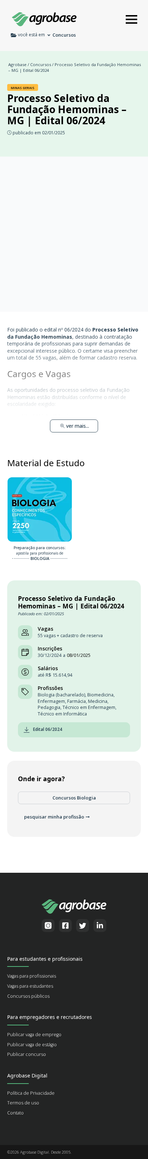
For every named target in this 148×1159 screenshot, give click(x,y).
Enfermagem (51, 701)
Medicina (97, 701)
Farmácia (76, 701)
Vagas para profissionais (31, 976)
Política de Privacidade (31, 1093)
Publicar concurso (26, 1054)
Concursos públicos (28, 996)
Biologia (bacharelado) (61, 695)
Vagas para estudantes (30, 986)
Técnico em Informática (62, 714)
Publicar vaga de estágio (32, 1045)
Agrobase (17, 64)
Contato (15, 1113)
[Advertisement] (74, 234)
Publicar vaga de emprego (34, 1034)
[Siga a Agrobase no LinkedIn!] (99, 925)
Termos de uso (23, 1103)
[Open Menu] (131, 19)
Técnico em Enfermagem (89, 707)
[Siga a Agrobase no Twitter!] (82, 925)
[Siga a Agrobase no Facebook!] (65, 925)
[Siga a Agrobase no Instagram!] (48, 925)
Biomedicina (100, 695)
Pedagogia (49, 707)
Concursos (40, 64)
